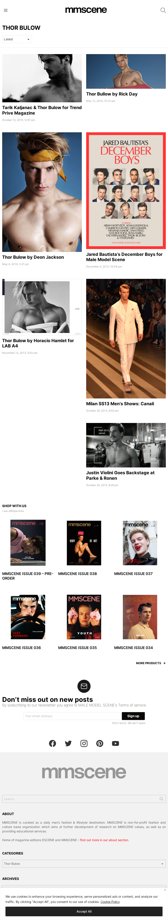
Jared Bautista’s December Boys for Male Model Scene (124, 257)
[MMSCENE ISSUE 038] (84, 543)
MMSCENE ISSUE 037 (133, 573)
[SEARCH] (163, 10)
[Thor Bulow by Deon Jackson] (42, 192)
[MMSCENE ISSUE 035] (84, 617)
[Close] (165, 890)
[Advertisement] (42, 453)
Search (161, 800)
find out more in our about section (104, 840)
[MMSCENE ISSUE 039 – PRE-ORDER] (28, 543)
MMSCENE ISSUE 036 (21, 648)
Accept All (84, 911)
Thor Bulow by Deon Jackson (33, 257)
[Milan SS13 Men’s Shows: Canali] (126, 338)
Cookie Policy (110, 902)
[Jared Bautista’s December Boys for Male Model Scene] (126, 190)
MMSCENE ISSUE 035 (77, 648)
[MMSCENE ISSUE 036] (28, 617)
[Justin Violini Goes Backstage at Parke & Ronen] (126, 445)
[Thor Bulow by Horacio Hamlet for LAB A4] (42, 307)
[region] (84, 904)
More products (148, 663)
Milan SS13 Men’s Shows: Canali (120, 403)
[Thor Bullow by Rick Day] (126, 71)
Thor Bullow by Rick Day (112, 94)
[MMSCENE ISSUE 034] (140, 617)
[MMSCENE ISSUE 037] (140, 543)
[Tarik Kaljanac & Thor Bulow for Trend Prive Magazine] (42, 78)
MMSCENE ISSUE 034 (133, 648)
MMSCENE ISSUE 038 (77, 573)
